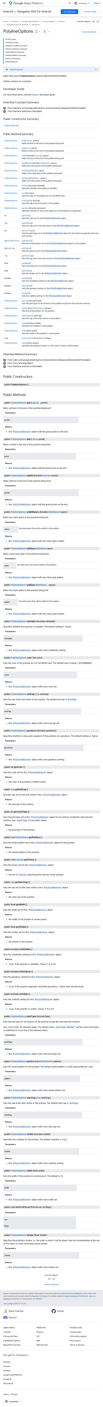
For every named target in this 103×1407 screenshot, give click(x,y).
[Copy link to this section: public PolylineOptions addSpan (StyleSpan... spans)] (58, 585)
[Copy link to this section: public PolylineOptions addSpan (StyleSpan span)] (55, 548)
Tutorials (7, 1332)
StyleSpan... (35, 178)
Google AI (7, 1379)
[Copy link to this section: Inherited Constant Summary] (41, 102)
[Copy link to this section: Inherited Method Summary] (40, 354)
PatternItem (13, 241)
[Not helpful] (98, 22)
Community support (78, 1336)
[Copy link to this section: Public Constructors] (35, 376)
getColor (25, 216)
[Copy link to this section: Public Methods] (28, 395)
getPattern (26, 241)
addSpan (26, 171)
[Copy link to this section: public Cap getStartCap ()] (33, 882)
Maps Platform (33, 3)
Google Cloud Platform (12, 1375)
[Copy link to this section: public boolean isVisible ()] (33, 994)
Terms (6, 1394)
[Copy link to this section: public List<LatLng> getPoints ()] (39, 859)
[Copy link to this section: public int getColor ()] (28, 767)
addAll (24, 156)
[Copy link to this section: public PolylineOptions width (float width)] (47, 1170)
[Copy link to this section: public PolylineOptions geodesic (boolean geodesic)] (59, 730)
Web (38, 1341)
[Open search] (69, 3)
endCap (25, 201)
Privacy (14, 1394)
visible (24, 323)
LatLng (29, 148)
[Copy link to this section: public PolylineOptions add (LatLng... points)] (51, 402)
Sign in (97, 3)
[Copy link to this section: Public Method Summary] (36, 134)
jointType (26, 301)
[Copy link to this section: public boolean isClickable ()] (35, 949)
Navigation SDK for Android (34, 11)
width (24, 331)
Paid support (75, 1341)
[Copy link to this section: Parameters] (18, 412)
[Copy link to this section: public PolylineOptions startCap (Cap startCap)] (53, 1097)
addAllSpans (27, 163)
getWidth (26, 263)
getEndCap (26, 223)
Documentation (49, 21)
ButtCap (72, 699)
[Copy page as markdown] (44, 31)
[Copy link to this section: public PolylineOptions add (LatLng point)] (48, 439)
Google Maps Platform (30, 21)
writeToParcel (28, 338)
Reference (36, 25)
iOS (37, 1336)
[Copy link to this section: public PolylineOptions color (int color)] (45, 657)
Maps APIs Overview (12, 1345)
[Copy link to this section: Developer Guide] (27, 89)
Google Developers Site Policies (75, 1296)
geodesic (26, 208)
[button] (51, 69)
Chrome (6, 1366)
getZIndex (26, 271)
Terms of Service (77, 1345)
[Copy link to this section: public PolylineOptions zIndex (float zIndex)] (50, 1235)
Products (14, 21)
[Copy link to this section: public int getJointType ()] (32, 811)
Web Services (42, 1345)
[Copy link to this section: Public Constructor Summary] (41, 119)
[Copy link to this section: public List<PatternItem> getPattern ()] (45, 837)
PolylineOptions (10, 125)
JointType (22, 820)
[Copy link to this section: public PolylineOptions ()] (32, 384)
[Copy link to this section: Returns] (14, 427)
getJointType (27, 231)
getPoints (26, 248)
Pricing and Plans (10, 1336)
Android (8, 11)
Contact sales (90, 11)
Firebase (6, 1371)
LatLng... (29, 141)
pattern (25, 308)
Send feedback (89, 32)
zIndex (24, 343)
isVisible (25, 293)
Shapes (35, 94)
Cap (30, 201)
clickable (25, 186)
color (24, 193)
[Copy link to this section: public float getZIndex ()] (31, 927)
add (23, 141)
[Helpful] (94, 22)
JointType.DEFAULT (65, 1027)
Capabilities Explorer (11, 1341)
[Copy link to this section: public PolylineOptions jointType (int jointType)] (53, 1016)
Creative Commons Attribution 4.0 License (76, 1293)
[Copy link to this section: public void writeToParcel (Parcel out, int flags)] (54, 1207)
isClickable (26, 278)
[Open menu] (4, 3)
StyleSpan (45, 163)
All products (8, 1383)
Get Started (69, 11)
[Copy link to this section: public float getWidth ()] (30, 904)
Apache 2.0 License (39, 1296)
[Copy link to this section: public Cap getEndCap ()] (31, 789)
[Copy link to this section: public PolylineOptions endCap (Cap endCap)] (51, 694)
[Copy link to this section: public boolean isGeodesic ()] (36, 971)
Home (5, 21)
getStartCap (27, 256)
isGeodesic (26, 286)
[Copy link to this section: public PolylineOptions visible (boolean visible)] (53, 1134)
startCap (25, 316)
